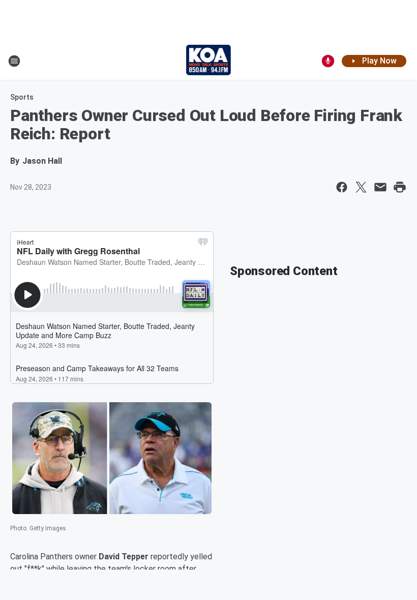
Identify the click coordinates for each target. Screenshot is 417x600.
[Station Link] (208, 61)
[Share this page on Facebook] (342, 187)
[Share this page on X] (361, 187)
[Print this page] (400, 187)
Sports (22, 97)
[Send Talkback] (328, 61)
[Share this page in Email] (380, 187)
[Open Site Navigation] (14, 61)
